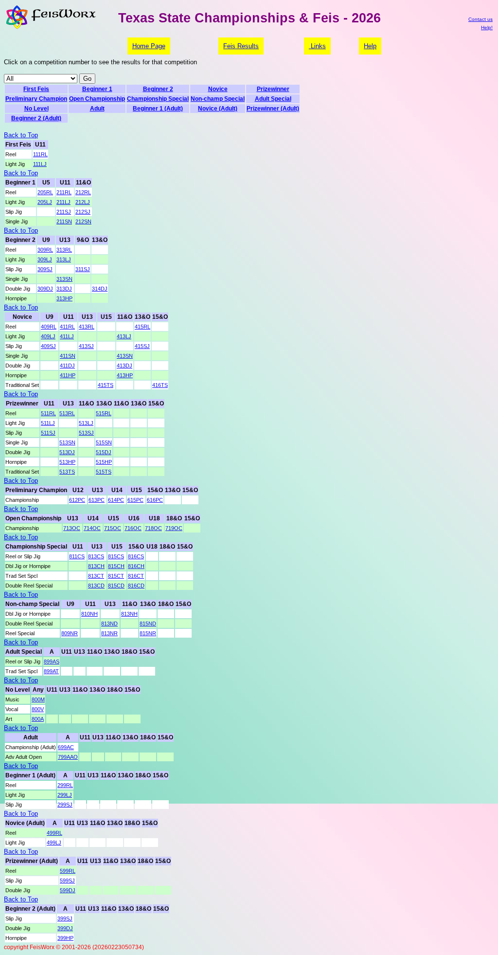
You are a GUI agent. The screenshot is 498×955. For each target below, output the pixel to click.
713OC (71, 528)
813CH (96, 566)
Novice (218, 89)
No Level (36, 108)
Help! (487, 27)
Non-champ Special (218, 98)
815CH (116, 566)
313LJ (63, 259)
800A (38, 719)
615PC (135, 500)
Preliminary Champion (36, 98)
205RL (45, 192)
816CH (136, 566)
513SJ (86, 433)
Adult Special (273, 98)
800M (38, 699)
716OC (133, 528)
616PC (155, 500)
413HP (125, 375)
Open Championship (97, 98)
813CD (96, 585)
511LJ (48, 423)
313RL (64, 250)
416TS (160, 385)
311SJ (82, 269)
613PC (97, 500)
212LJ (82, 202)
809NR (69, 633)
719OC (173, 528)
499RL (54, 833)
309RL (45, 250)
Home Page (148, 46)
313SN (64, 279)
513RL (67, 413)
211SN (64, 221)
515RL (103, 413)
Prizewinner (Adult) (273, 108)
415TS (105, 385)
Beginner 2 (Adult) (36, 118)
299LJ (64, 795)
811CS (77, 556)
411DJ (67, 365)
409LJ (48, 336)
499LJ (54, 842)
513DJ (67, 452)
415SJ (142, 346)
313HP (64, 298)
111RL (40, 154)
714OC (92, 528)
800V (38, 709)
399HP (65, 938)
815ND (148, 623)
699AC (66, 747)
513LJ (86, 423)
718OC (153, 528)
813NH (129, 614)
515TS (103, 472)
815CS (116, 556)
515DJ (103, 452)
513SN (67, 442)
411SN (67, 356)
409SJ (48, 346)
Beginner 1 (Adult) (158, 108)
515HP (104, 462)
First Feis (36, 89)
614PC (116, 500)
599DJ (67, 890)
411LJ (67, 336)
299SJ (64, 805)
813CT (96, 576)
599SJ (67, 880)
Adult (97, 108)
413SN (125, 356)
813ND (109, 623)
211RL (63, 192)
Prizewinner (273, 89)
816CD (136, 585)
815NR (148, 633)
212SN (83, 221)
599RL (67, 871)
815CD (116, 585)
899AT (51, 671)
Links (317, 46)
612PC (77, 500)
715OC (112, 528)
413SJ (86, 346)
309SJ (45, 269)
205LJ (44, 202)
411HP (67, 375)
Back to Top (21, 135)
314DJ (99, 289)
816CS (136, 556)
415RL (142, 327)
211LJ (63, 202)
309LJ (44, 259)
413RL (86, 327)
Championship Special (158, 98)
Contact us (480, 19)
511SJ (48, 433)
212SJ (82, 212)
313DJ (64, 289)
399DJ (65, 928)
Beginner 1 (97, 89)
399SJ (64, 918)
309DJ (45, 289)
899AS (51, 661)
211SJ (63, 212)
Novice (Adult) (217, 108)
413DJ (124, 365)
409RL (48, 327)
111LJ (40, 164)
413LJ (124, 336)
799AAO (68, 757)
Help (370, 46)
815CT (116, 576)
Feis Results (241, 46)
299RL (65, 785)
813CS (96, 556)
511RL (48, 413)
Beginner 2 (158, 89)
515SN (104, 442)
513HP (67, 462)
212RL (83, 192)
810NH (89, 614)
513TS (67, 472)
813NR (109, 633)
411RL (67, 327)
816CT (136, 576)
